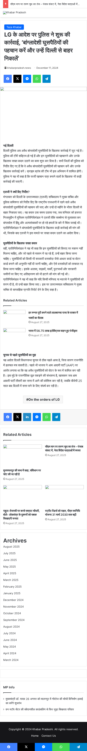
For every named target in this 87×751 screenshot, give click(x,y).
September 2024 (13, 619)
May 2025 (9, 566)
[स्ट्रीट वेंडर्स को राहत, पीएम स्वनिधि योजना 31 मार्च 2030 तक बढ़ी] (64, 496)
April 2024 (9, 653)
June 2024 (10, 639)
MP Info (9, 687)
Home (35, 735)
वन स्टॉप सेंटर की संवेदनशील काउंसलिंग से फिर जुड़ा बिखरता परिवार (40, 709)
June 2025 (10, 559)
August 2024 (11, 626)
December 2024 (13, 599)
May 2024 (9, 646)
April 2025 (9, 573)
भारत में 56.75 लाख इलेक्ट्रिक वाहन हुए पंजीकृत (53, 330)
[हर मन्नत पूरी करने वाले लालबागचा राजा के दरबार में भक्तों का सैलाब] (14, 317)
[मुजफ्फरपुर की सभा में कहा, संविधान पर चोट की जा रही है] (22, 455)
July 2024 (9, 633)
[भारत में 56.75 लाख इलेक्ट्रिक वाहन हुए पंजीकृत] (14, 335)
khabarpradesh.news (19, 67)
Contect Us (48, 735)
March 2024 (10, 659)
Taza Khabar (14, 27)
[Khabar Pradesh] (14, 12)
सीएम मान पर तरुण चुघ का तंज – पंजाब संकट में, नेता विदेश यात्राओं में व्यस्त (46, 4)
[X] (17, 79)
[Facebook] (8, 79)
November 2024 (13, 606)
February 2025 (12, 586)
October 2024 (12, 613)
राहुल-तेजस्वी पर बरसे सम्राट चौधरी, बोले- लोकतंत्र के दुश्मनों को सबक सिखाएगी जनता (21, 514)
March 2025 (10, 579)
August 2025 (11, 546)
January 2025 (11, 593)
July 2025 (9, 553)
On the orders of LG (44, 399)
